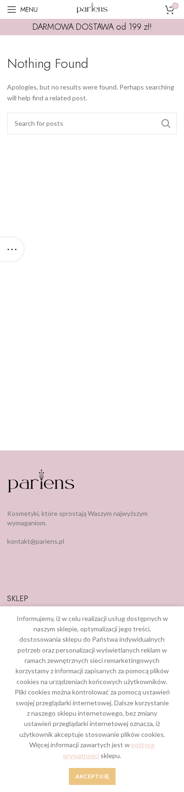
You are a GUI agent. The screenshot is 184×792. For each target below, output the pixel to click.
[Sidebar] (12, 249)
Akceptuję (92, 776)
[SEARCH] (166, 123)
